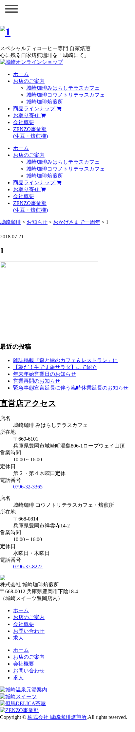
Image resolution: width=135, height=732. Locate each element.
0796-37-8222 (28, 566)
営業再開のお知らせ (36, 381)
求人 (18, 638)
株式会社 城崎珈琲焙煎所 (57, 717)
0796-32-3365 (28, 486)
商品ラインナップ (34, 108)
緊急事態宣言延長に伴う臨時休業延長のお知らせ (70, 388)
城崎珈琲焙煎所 (44, 101)
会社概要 (23, 122)
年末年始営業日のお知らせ (44, 374)
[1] (5, 32)
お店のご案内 (29, 81)
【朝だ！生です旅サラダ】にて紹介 (55, 367)
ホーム (21, 74)
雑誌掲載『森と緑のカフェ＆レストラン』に (65, 360)
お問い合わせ (29, 631)
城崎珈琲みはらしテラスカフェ (63, 88)
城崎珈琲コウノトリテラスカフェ (65, 95)
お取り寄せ (27, 115)
